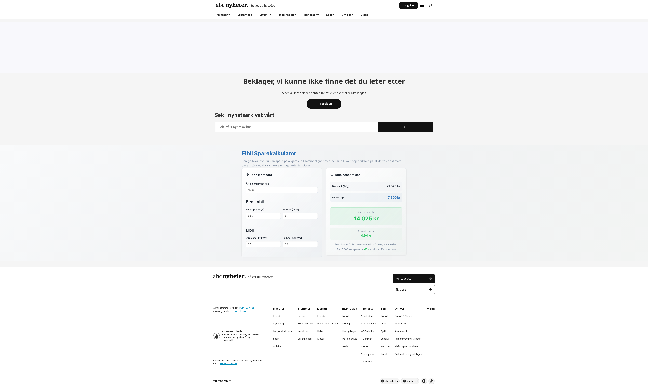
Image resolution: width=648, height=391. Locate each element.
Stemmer (243, 15)
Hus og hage (349, 331)
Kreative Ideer (369, 323)
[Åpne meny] (422, 5)
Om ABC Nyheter (404, 316)
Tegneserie (367, 361)
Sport (276, 338)
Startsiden (367, 316)
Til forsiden (324, 104)
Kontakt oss (403, 278)
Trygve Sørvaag (246, 307)
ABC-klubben (368, 331)
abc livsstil (412, 381)
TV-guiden (366, 338)
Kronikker (303, 331)
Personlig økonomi (327, 323)
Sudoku (385, 338)
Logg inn (408, 5)
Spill (329, 15)
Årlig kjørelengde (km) (258, 183)
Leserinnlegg (305, 338)
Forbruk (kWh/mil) (293, 237)
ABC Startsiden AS (228, 363)
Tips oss (400, 289)
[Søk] (430, 5)
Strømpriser (367, 354)
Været (364, 346)
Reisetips (347, 323)
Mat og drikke (349, 338)
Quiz (383, 323)
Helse (320, 331)
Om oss (346, 15)
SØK (406, 127)
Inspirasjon (286, 15)
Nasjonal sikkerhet (283, 331)
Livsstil (264, 15)
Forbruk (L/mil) (291, 209)
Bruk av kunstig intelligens (409, 354)
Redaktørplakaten (235, 334)
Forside (277, 316)
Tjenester (310, 15)
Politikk (277, 346)
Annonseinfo (401, 331)
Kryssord (385, 346)
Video (364, 15)
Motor (320, 338)
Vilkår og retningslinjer (407, 346)
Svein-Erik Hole (239, 311)
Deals (345, 346)
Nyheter (222, 15)
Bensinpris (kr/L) (255, 209)
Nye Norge (279, 323)
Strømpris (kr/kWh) (256, 237)
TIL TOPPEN (220, 381)
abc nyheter (391, 381)
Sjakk (384, 331)
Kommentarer (305, 323)
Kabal (384, 354)
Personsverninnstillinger (408, 338)
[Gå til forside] (306, 5)
